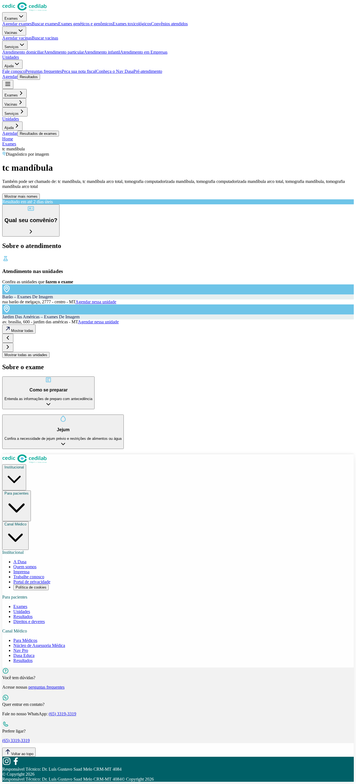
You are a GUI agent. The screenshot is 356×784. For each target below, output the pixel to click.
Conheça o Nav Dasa (115, 71)
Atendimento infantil (102, 52)
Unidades (10, 57)
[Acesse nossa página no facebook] (15, 764)
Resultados (29, 77)
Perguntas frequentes (43, 71)
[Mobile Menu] (7, 84)
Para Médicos (25, 640)
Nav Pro (20, 650)
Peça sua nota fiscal (79, 71)
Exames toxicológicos (132, 23)
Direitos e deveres (29, 621)
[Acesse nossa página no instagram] (6, 764)
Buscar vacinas (45, 38)
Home (7, 139)
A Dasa (19, 561)
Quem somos (24, 566)
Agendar (10, 76)
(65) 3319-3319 (62, 713)
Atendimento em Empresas (143, 52)
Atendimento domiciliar (23, 52)
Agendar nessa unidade (95, 301)
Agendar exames (17, 23)
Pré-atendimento (148, 71)
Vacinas (10, 33)
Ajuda (9, 66)
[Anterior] (7, 338)
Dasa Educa (23, 655)
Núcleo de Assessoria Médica (39, 645)
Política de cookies (31, 587)
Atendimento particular (64, 52)
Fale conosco (13, 71)
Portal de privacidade (31, 581)
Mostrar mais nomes (21, 196)
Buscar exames (45, 23)
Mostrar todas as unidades (25, 355)
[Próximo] (7, 347)
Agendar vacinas (17, 38)
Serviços (11, 47)
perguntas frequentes (46, 687)
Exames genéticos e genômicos (85, 23)
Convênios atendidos (169, 23)
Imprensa (21, 571)
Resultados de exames (38, 134)
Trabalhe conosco (28, 576)
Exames (11, 18)
